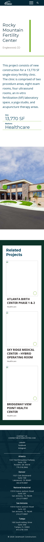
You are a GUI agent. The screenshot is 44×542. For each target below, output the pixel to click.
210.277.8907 (22, 498)
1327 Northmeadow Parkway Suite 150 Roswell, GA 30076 (22, 462)
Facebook (22, 445)
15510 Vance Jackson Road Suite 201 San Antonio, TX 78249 (22, 493)
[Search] (37, 2)
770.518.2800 (22, 467)
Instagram (22, 448)
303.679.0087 (22, 483)
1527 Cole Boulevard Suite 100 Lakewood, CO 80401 (22, 477)
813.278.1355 (22, 530)
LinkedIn (22, 442)
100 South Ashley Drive (22, 522)
